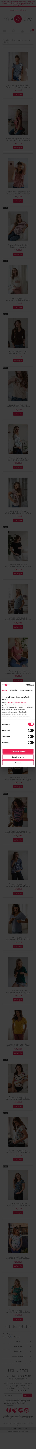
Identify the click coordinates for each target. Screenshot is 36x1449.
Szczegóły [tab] (13, 690)
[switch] (31, 730)
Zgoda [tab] (4, 690)
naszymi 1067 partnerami (17, 702)
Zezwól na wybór (18, 757)
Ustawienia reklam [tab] (26, 690)
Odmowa (18, 763)
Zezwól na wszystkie (18, 751)
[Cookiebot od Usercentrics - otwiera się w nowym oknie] (25, 685)
